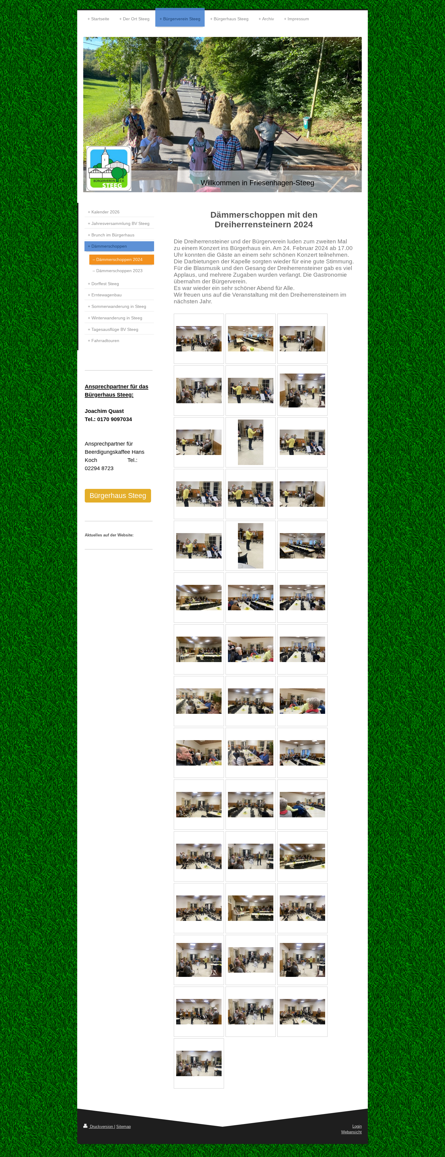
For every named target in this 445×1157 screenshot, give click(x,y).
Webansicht (351, 1132)
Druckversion (101, 1126)
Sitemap (123, 1126)
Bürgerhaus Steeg (118, 495)
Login (357, 1126)
